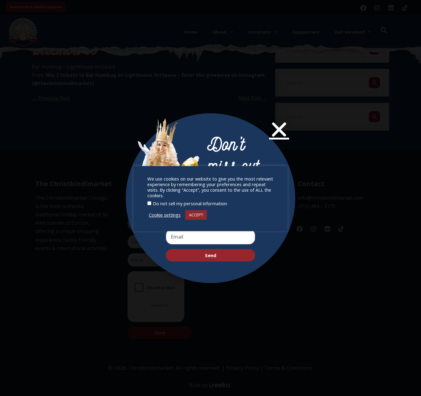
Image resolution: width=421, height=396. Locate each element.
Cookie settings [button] (165, 215)
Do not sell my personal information (190, 203)
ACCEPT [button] (196, 215)
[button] (279, 129)
